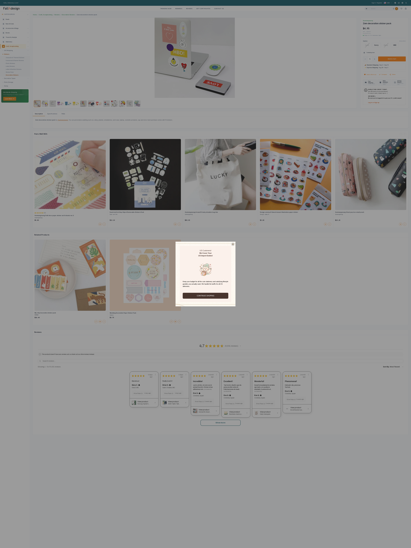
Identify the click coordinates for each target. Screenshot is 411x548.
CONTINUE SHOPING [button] (205, 296)
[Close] (232, 244)
